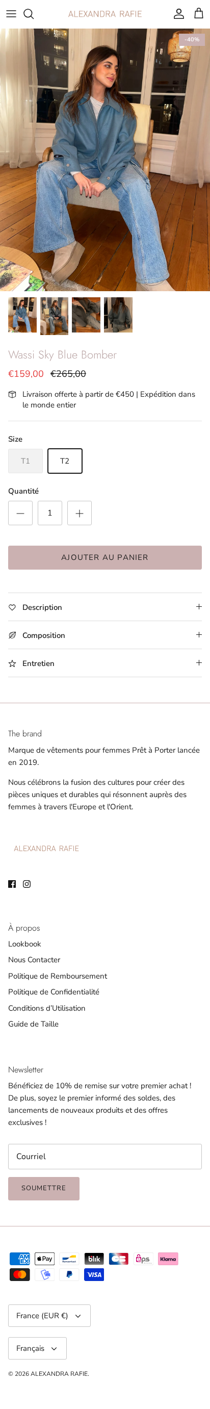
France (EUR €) (42, 1316)
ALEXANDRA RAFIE (59, 1374)
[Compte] (176, 14)
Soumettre (43, 1188)
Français (30, 1348)
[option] (105, 160)
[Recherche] (33, 14)
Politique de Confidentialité (53, 992)
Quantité (23, 491)
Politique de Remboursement (57, 976)
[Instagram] (27, 884)
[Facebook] (12, 884)
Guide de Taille (33, 1024)
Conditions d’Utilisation (47, 1008)
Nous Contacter (34, 960)
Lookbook (24, 944)
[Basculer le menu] (11, 14)
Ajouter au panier (104, 557)
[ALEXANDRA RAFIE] (105, 14)
